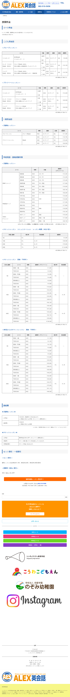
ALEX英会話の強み (12, 690)
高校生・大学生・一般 (52, 690)
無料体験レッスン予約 (44, 3)
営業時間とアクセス (6, 693)
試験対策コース (29, 692)
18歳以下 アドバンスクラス (20, 692)
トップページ (5, 690)
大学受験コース (49, 692)
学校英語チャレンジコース (7, 692)
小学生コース (38, 690)
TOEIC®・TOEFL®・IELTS (40, 692)
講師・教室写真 (20, 690)
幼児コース (32, 690)
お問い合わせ (55, 3)
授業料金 (62, 692)
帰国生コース (56, 692)
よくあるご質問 (14, 693)
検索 (3, 493)
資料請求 (41, 693)
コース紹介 (26, 690)
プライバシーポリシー (23, 693)
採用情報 (37, 693)
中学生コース (44, 690)
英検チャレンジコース (62, 690)
